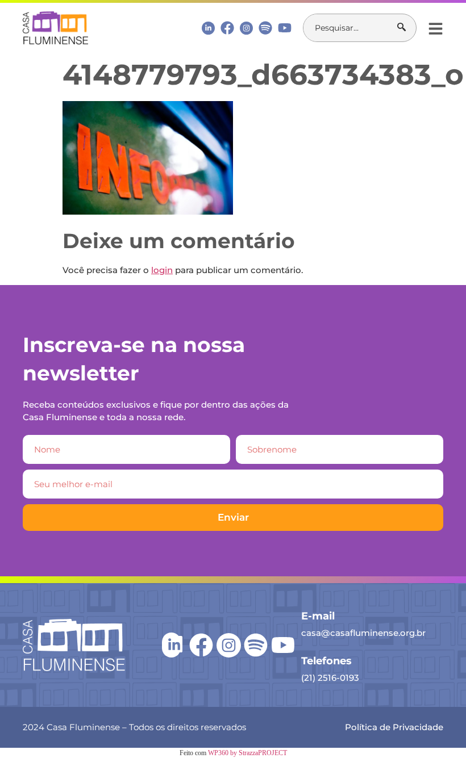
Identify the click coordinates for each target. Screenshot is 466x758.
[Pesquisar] (406, 27)
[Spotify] (265, 28)
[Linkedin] (208, 27)
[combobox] (350, 27)
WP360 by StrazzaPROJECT (247, 753)
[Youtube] (285, 28)
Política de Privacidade (394, 727)
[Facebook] (227, 28)
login (162, 270)
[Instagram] (246, 28)
